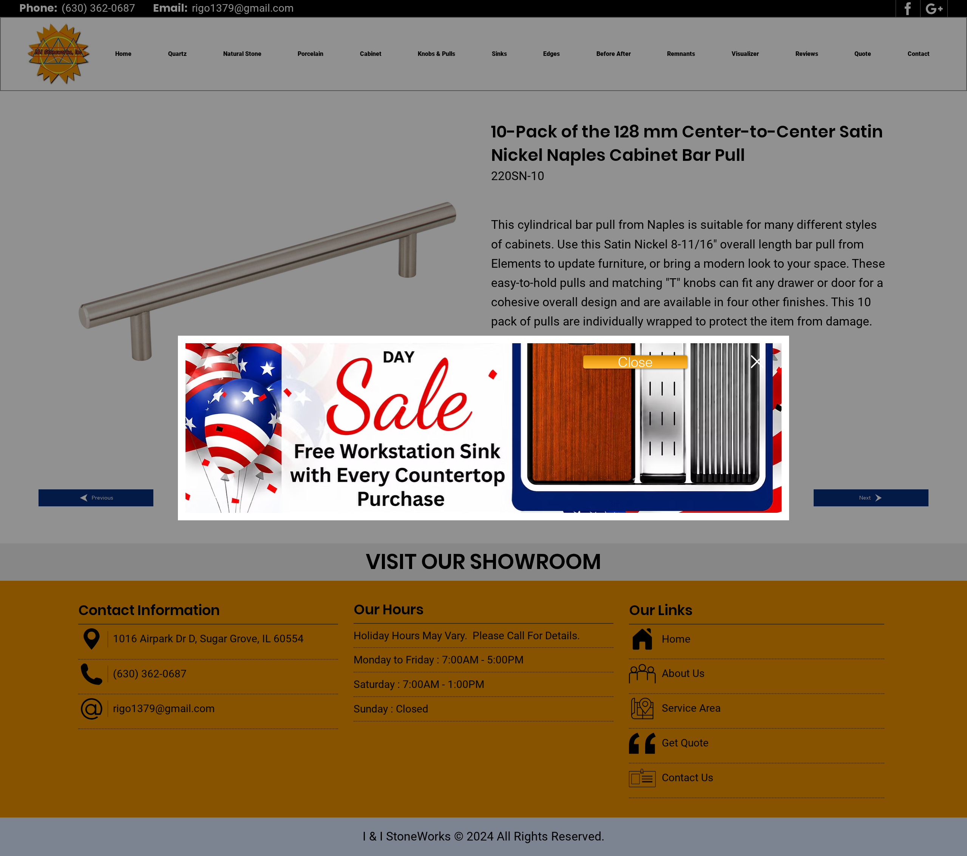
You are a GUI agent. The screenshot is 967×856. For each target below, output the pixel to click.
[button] (635, 362)
